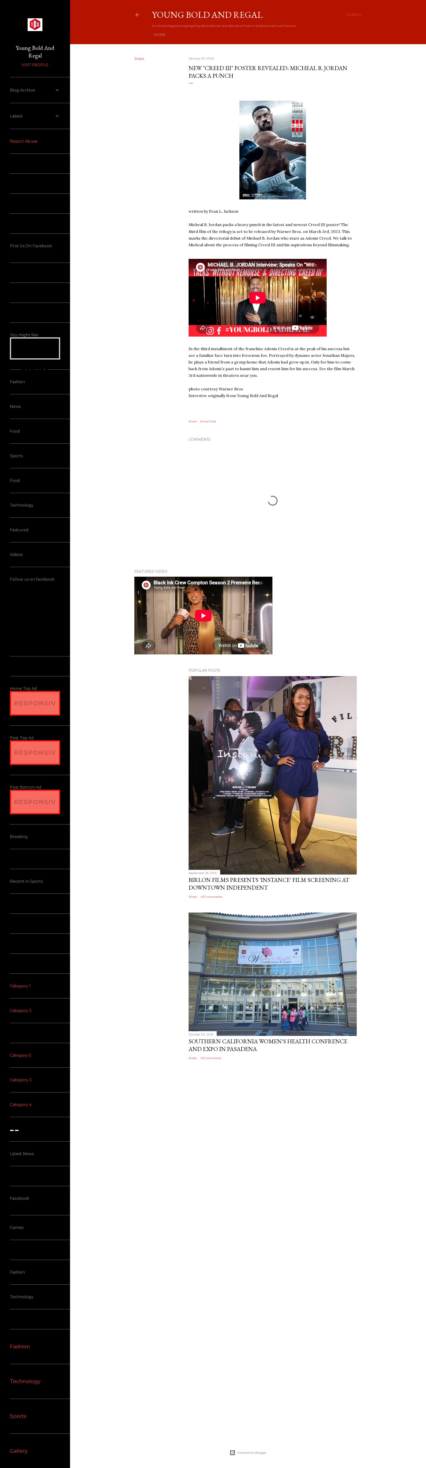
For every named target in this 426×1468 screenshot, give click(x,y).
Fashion (20, 1346)
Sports (18, 1416)
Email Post (208, 421)
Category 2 (21, 1010)
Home (160, 35)
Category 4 (21, 1104)
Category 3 (21, 1080)
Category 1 (20, 986)
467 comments (211, 896)
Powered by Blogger (251, 1452)
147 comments (210, 1058)
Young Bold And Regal (207, 14)
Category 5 (20, 1055)
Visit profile (35, 65)
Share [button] (139, 59)
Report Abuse (23, 141)
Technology (25, 1381)
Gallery (19, 1451)
